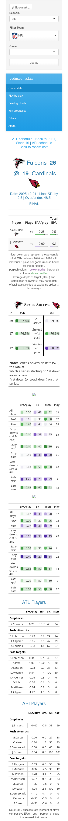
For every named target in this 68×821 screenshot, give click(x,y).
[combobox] (18, 19)
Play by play (15, 95)
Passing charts (17, 103)
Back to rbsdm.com (34, 146)
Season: (14, 13)
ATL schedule (22, 138)
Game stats (15, 88)
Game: (13, 46)
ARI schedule (42, 142)
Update (34, 62)
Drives (12, 118)
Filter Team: (17, 27)
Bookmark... (22, 7)
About (11, 125)
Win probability (17, 110)
